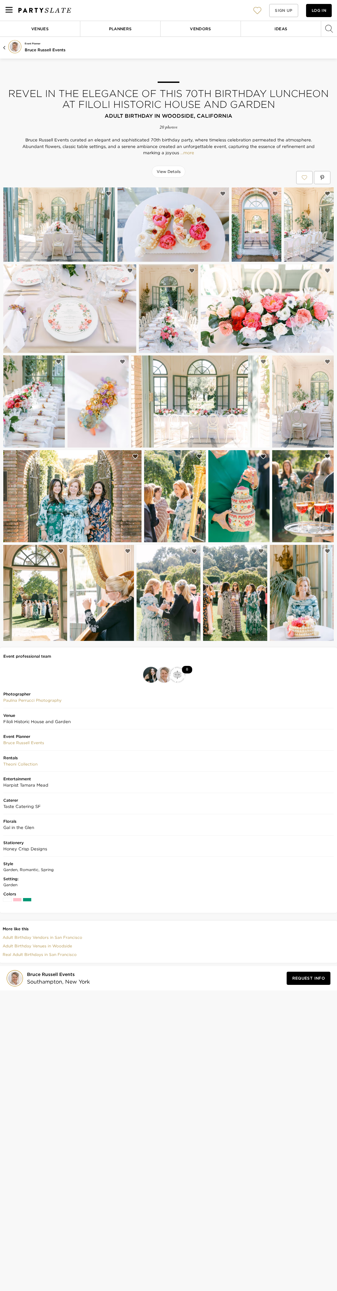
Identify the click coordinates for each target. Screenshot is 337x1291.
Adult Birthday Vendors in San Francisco (42, 937)
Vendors (200, 28)
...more (186, 153)
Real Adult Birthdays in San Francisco (40, 954)
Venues (40, 28)
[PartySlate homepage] (44, 10)
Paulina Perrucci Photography (32, 700)
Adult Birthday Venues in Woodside (37, 945)
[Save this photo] (109, 194)
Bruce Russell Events (45, 49)
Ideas (281, 28)
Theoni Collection (20, 764)
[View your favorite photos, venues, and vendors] (257, 10)
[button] (257, 10)
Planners (120, 28)
